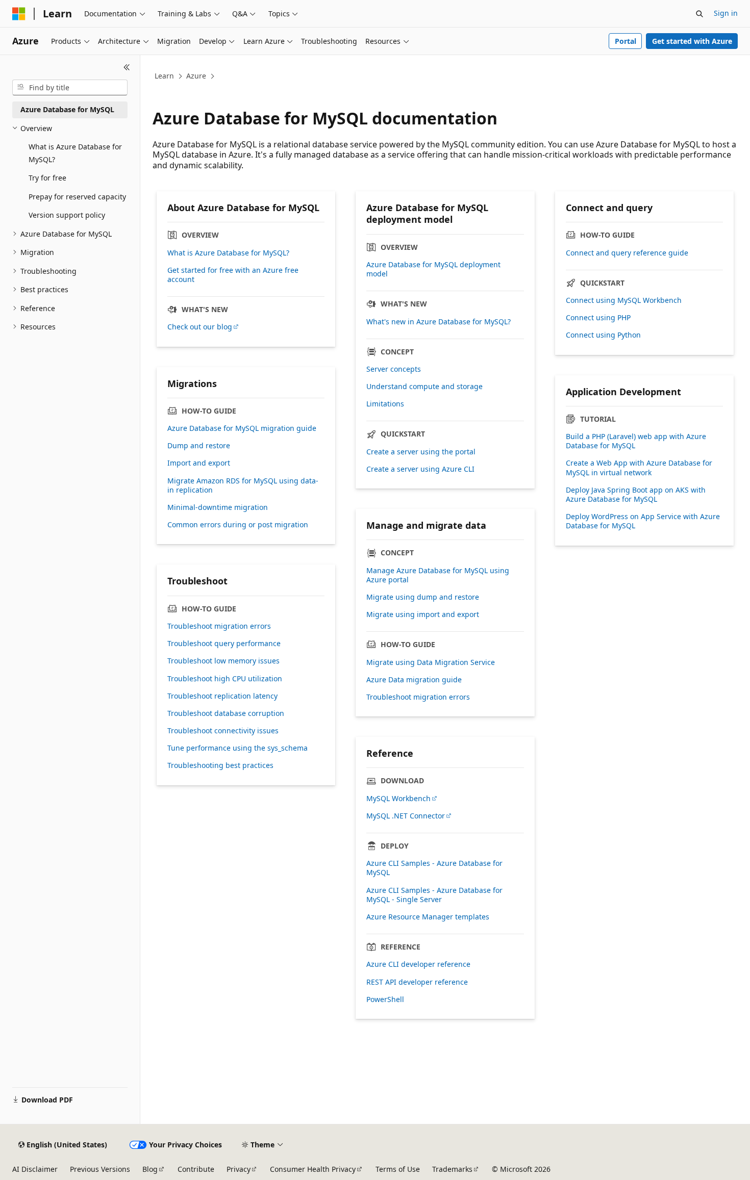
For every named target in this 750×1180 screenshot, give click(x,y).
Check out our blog (199, 326)
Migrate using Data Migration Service (430, 662)
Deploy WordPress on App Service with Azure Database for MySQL (643, 521)
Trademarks (452, 1169)
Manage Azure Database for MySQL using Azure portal (437, 575)
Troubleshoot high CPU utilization (224, 678)
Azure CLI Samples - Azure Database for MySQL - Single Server (434, 895)
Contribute (196, 1169)
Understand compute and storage (424, 386)
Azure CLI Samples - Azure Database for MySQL (434, 868)
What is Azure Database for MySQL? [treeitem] (75, 153)
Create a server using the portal (421, 451)
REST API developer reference (417, 982)
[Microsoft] (19, 13)
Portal (625, 41)
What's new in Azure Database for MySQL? (438, 321)
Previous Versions (100, 1169)
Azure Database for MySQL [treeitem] (67, 109)
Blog (150, 1169)
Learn (164, 76)
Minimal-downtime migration (217, 507)
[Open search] (699, 14)
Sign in (726, 13)
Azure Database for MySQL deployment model (433, 269)
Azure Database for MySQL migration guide (241, 428)
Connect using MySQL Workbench (624, 300)
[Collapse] (127, 67)
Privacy (239, 1169)
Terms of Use (398, 1169)
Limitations (385, 403)
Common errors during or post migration (237, 524)
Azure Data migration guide (414, 679)
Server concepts (393, 369)
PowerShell (385, 999)
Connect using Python (603, 335)
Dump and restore (198, 445)
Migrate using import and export (422, 614)
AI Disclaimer (35, 1169)
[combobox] (70, 88)
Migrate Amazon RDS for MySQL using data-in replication (242, 485)
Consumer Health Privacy (313, 1169)
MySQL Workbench (398, 798)
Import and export (198, 463)
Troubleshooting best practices (220, 765)
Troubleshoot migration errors (418, 697)
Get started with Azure (692, 41)
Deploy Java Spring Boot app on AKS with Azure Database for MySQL (636, 494)
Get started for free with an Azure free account (232, 275)
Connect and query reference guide (627, 253)
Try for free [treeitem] (47, 178)
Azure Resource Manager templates (427, 916)
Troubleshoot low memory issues (223, 660)
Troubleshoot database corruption (225, 713)
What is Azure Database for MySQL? (228, 253)
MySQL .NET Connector (405, 815)
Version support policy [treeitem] (67, 215)
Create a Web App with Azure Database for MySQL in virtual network (639, 467)
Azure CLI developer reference (418, 964)
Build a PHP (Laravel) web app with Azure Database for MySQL (636, 441)
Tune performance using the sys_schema (237, 748)
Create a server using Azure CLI (420, 469)
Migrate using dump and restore (422, 597)
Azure (196, 76)
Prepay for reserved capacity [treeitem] (77, 196)
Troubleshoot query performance (224, 643)
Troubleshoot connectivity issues (223, 730)
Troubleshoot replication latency (222, 696)
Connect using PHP (598, 317)
